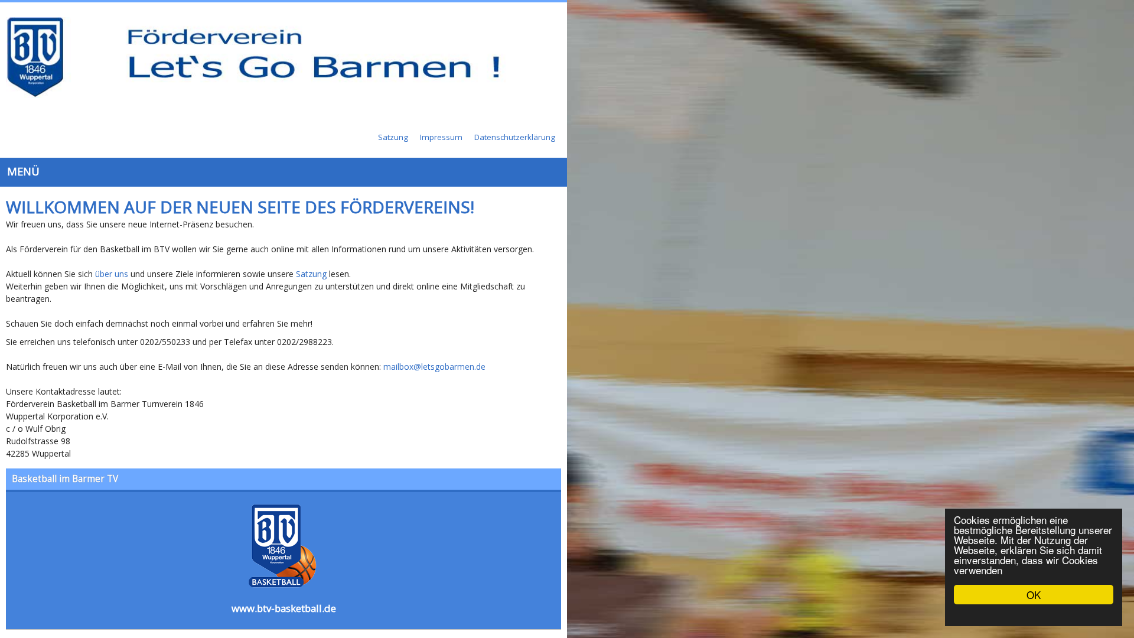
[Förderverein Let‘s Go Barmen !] (289, 58)
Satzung (311, 230)
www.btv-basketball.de (567, 552)
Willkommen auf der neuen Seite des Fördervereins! (240, 163)
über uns (111, 230)
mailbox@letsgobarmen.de (434, 311)
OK (1034, 594)
